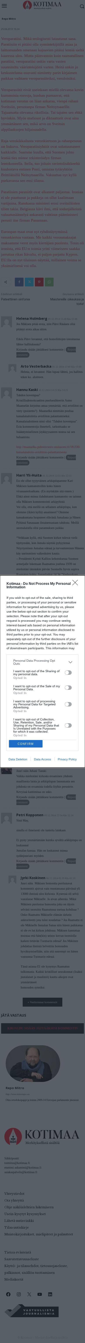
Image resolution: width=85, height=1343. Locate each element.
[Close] (76, 584)
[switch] (68, 672)
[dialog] (42, 671)
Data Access (42, 759)
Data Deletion (17, 759)
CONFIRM (26, 744)
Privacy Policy (67, 759)
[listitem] (42, 662)
